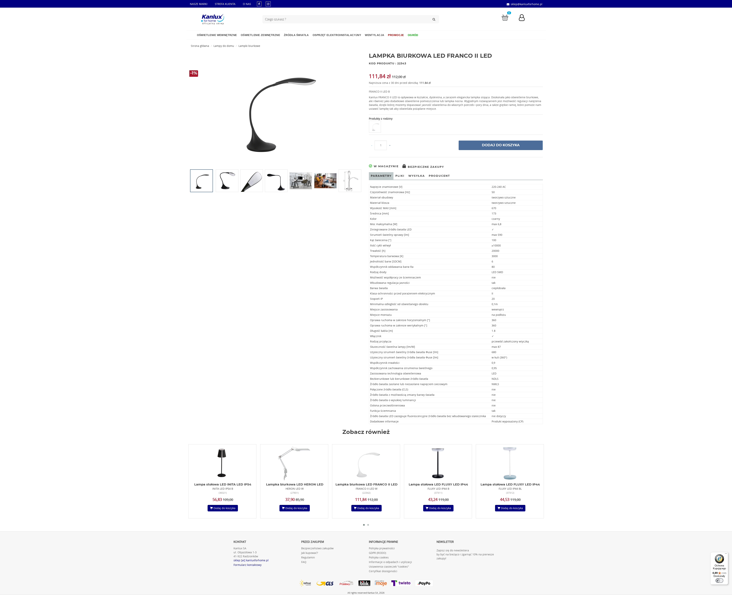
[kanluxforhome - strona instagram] (268, 4)
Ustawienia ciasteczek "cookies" (389, 566)
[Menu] (726, 554)
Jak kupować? (309, 553)
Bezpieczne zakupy (425, 167)
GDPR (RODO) (377, 553)
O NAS (247, 4)
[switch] (719, 580)
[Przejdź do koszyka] (505, 17)
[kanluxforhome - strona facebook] (259, 4)
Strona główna (200, 46)
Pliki (400, 176)
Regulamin (308, 557)
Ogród (413, 35)
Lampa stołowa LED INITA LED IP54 (222, 484)
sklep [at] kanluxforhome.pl (251, 560)
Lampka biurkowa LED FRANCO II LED (366, 484)
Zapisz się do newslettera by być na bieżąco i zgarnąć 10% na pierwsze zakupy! (465, 554)
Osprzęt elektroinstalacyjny (337, 35)
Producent (439, 176)
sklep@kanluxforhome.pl (526, 4)
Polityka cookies (379, 557)
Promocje (396, 35)
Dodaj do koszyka (501, 145)
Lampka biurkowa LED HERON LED (294, 484)
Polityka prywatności (382, 548)
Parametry (381, 176)
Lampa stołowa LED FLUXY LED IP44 (438, 484)
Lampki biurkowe (249, 46)
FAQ (303, 562)
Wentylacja (374, 35)
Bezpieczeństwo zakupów (317, 548)
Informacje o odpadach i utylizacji (390, 562)
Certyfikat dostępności (383, 571)
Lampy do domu (224, 46)
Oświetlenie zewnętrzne (260, 35)
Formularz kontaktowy (248, 565)
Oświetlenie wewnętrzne (217, 35)
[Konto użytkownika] (523, 18)
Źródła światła (296, 35)
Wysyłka (416, 176)
